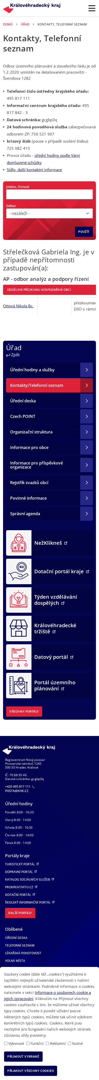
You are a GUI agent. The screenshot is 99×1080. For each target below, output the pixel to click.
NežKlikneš (48, 542)
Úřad (25, 24)
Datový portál (51, 656)
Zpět (15, 355)
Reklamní (58, 1043)
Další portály (20, 913)
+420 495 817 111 (18, 786)
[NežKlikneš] (18, 542)
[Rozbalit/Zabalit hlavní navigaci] (92, 8)
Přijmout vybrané (23, 1056)
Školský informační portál (28, 902)
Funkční (37, 1043)
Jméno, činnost (17, 186)
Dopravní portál (19, 872)
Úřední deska (16, 938)
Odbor (11, 205)
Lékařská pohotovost (23, 953)
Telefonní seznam (20, 945)
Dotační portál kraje (59, 571)
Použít (84, 232)
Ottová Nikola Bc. (18, 305)
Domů (8, 24)
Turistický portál (20, 864)
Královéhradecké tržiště (55, 628)
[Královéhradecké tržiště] (18, 628)
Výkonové (16, 1043)
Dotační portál (18, 895)
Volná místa (15, 961)
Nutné (77, 1043)
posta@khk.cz (16, 791)
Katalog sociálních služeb (28, 879)
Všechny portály (24, 711)
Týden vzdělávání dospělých (55, 599)
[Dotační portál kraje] (18, 571)
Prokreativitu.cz (19, 887)
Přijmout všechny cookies (30, 1071)
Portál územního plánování (54, 685)
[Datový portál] (18, 656)
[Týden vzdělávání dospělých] (18, 599)
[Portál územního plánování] (18, 685)
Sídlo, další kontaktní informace (34, 169)
